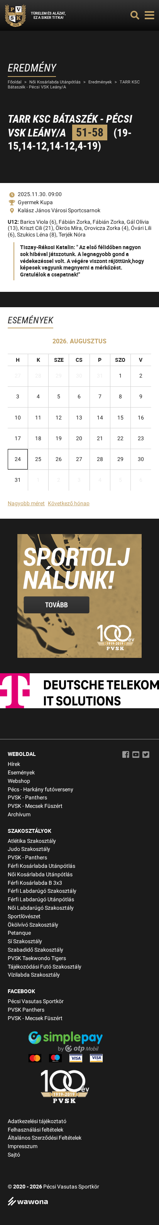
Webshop (19, 781)
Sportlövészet (24, 916)
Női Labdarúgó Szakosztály (41, 908)
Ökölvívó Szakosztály (33, 925)
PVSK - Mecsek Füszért (35, 806)
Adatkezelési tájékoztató (37, 1121)
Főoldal (15, 82)
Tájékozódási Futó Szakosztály (44, 967)
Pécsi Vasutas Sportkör (36, 1001)
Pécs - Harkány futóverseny (40, 789)
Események (21, 772)
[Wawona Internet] (79, 1202)
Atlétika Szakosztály (32, 841)
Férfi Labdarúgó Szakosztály (42, 891)
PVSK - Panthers (27, 797)
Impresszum (22, 1146)
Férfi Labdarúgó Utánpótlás (41, 899)
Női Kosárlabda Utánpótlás (55, 82)
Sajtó (14, 1155)
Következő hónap (69, 503)
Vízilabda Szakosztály (34, 975)
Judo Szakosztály (29, 849)
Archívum (19, 814)
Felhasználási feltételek (35, 1130)
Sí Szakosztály (25, 941)
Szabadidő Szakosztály (35, 950)
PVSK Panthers (26, 1010)
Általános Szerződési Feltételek (44, 1138)
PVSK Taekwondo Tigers (37, 958)
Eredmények (100, 82)
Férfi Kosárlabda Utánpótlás (41, 866)
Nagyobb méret (26, 503)
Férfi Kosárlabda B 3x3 (35, 883)
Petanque (19, 933)
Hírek (14, 764)
